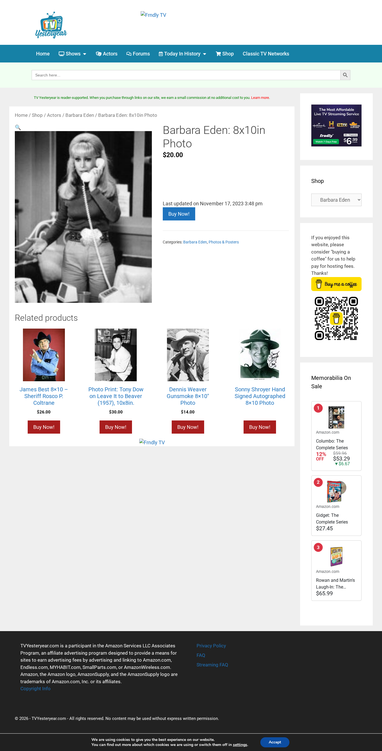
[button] (18, 127)
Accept (275, 742)
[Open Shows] (84, 53)
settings (240, 744)
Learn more (260, 98)
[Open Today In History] (204, 53)
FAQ (201, 655)
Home (21, 115)
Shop (37, 115)
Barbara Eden (79, 115)
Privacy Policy (211, 645)
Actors (54, 115)
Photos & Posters (224, 242)
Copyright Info (35, 688)
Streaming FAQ (212, 665)
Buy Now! (179, 214)
